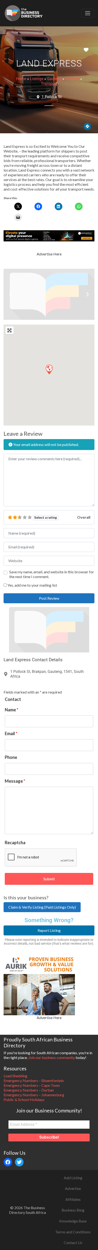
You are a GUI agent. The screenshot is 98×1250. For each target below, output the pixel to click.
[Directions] (87, 126)
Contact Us (73, 1242)
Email (11, 733)
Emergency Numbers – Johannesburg (34, 1094)
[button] (10, 294)
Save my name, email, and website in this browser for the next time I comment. (51, 574)
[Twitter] (19, 1162)
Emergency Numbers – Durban (29, 1090)
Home (21, 79)
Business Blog (73, 1210)
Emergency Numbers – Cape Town (32, 1085)
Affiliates (73, 1199)
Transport (49, 83)
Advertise (73, 1188)
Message (15, 781)
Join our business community (51, 1057)
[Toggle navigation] (87, 13)
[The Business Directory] (23, 12)
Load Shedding (15, 1075)
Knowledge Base (73, 1221)
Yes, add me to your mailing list (32, 585)
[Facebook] (8, 1162)
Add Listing (73, 1177)
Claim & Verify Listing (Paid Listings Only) (42, 907)
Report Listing (49, 930)
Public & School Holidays (24, 1099)
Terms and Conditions (73, 1232)
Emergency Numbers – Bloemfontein (34, 1080)
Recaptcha (15, 842)
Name (11, 709)
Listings (36, 79)
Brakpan (72, 79)
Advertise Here (49, 254)
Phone (11, 757)
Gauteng (54, 79)
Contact (13, 699)
